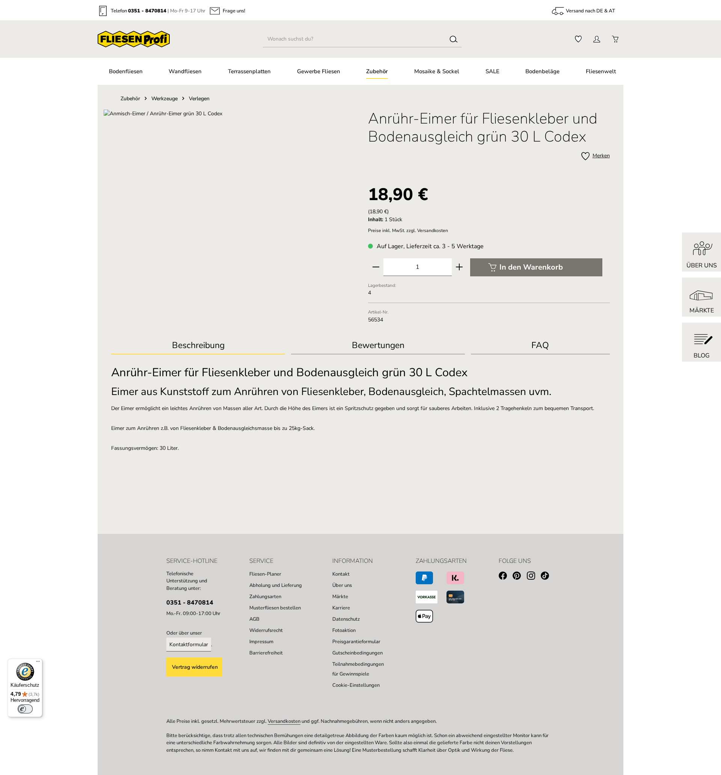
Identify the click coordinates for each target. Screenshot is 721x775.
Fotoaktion (344, 630)
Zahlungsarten (265, 596)
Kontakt (341, 574)
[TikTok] (548, 576)
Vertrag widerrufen (195, 667)
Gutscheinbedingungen (357, 653)
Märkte (340, 596)
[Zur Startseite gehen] (134, 39)
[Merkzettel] (578, 39)
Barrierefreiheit (266, 653)
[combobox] (354, 39)
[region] (232, 190)
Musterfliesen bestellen (275, 608)
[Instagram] (534, 576)
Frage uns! (234, 11)
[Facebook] (506, 576)
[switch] (25, 708)
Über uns (342, 585)
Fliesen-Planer (265, 574)
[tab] (198, 346)
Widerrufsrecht (266, 630)
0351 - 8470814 (147, 11)
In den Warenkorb (531, 267)
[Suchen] (454, 39)
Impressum (261, 641)
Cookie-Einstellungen (356, 685)
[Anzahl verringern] (376, 267)
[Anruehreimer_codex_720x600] (232, 190)
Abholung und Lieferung (275, 585)
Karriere (341, 608)
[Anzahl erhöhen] (459, 267)
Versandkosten (284, 721)
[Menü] (37, 663)
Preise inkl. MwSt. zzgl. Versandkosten (408, 231)
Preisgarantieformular (356, 641)
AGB (254, 619)
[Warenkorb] (614, 39)
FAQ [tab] (540, 345)
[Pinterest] (519, 576)
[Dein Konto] (596, 39)
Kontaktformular (188, 644)
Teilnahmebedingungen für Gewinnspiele (358, 669)
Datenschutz (346, 619)
